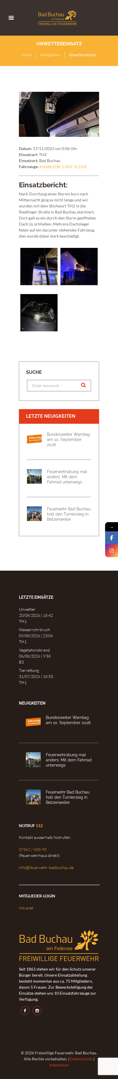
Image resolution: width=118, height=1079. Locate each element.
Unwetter (27, 609)
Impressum (59, 1064)
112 (39, 825)
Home (27, 55)
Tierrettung (29, 670)
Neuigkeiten (50, 55)
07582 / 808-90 (32, 849)
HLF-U (71, 166)
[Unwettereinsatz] (59, 114)
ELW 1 (58, 166)
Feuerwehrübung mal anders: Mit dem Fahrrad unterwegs (67, 476)
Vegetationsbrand (34, 650)
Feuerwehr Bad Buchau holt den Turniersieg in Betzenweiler (69, 514)
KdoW (45, 166)
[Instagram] (111, 550)
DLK (83, 166)
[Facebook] (111, 537)
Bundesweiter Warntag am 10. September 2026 (68, 439)
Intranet (26, 907)
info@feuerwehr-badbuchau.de (46, 867)
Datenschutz (81, 1058)
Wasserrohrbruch (34, 629)
